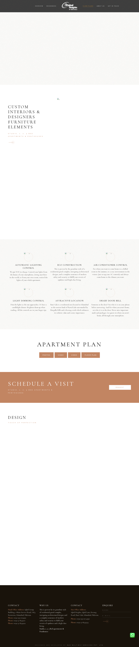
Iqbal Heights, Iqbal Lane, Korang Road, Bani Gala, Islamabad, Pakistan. (85, 613)
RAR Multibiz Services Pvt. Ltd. (85, 645)
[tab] (46, 355)
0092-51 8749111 (19, 620)
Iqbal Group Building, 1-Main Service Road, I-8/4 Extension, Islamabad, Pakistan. (21, 612)
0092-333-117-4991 (83, 619)
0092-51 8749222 (20, 623)
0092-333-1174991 (20, 618)
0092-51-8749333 (82, 622)
